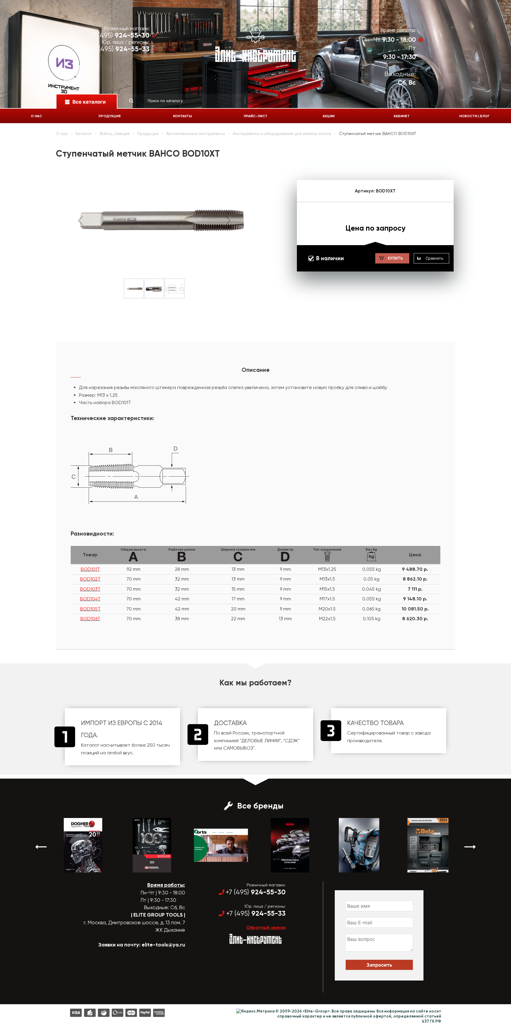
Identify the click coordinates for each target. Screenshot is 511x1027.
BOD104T (90, 599)
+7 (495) (120, 35)
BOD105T (90, 609)
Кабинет (402, 116)
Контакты (182, 116)
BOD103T (90, 589)
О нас (36, 116)
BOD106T (90, 618)
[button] (41, 847)
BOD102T (90, 579)
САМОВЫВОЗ (238, 748)
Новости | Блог (474, 116)
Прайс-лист (255, 116)
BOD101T (90, 569)
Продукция (109, 116)
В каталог (78, 867)
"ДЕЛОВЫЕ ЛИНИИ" (260, 740)
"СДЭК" (291, 740)
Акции (328, 116)
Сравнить (434, 258)
